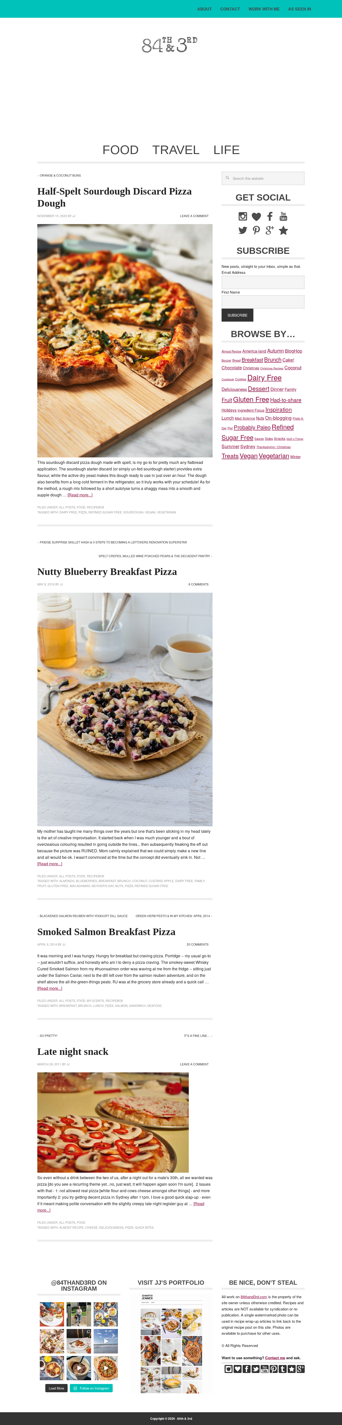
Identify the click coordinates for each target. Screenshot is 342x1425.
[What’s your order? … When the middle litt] (52, 1368)
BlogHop (293, 351)
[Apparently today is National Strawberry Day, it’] (79, 1341)
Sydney (247, 446)
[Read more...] (80, 495)
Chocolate (232, 367)
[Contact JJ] (292, 1371)
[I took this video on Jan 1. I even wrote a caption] (106, 1341)
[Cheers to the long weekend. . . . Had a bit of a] (52, 1314)
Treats (230, 455)
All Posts (67, 507)
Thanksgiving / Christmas (273, 447)
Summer (230, 446)
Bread (236, 360)
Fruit (41, 886)
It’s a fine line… (197, 1035)
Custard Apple (161, 881)
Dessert (258, 388)
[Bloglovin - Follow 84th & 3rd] (238, 1371)
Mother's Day (103, 886)
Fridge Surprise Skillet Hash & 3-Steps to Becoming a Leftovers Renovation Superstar (113, 542)
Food (81, 507)
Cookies (240, 379)
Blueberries (86, 881)
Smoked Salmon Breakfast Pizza (106, 931)
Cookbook (228, 379)
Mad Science (245, 418)
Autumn (275, 350)
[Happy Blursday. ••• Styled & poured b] (79, 1368)
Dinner (277, 389)
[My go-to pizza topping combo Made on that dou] (106, 1368)
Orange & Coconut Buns (60, 175)
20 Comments (198, 944)
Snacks (279, 438)
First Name (231, 292)
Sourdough (133, 512)
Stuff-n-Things (294, 439)
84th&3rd (72, 44)
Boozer (226, 360)
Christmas (251, 367)
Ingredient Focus (251, 410)
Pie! (230, 428)
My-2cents (95, 1000)
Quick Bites (144, 1227)
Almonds (66, 881)
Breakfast (107, 881)
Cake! (288, 359)
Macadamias (80, 886)
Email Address (234, 272)
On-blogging (278, 417)
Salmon (121, 1005)
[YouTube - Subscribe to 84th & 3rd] (265, 1371)
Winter (295, 456)
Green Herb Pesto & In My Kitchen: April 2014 (173, 916)
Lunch (98, 1005)
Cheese (91, 1227)
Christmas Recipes (271, 368)
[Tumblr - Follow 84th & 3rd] (283, 1371)
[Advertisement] (171, 102)
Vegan (150, 512)
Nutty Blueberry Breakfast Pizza (107, 571)
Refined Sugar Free (105, 512)
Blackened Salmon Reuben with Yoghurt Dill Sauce (84, 916)
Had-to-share (285, 399)
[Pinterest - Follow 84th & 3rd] (274, 1371)
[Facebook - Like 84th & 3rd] (247, 1371)
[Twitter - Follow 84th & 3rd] (256, 1371)
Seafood (154, 1005)
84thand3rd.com (254, 1296)
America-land (254, 351)
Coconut (139, 881)
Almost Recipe (71, 1227)
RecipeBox (95, 507)
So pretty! (48, 1035)
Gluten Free (57, 886)
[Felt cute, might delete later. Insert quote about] (79, 1314)
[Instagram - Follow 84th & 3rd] (229, 1371)
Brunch (124, 881)
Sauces (259, 439)
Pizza (83, 512)
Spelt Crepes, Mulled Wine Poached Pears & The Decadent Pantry (154, 556)
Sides (269, 438)
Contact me (275, 1357)
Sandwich (137, 1005)
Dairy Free (68, 512)
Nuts (119, 886)
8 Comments (199, 584)
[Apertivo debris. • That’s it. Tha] (52, 1341)
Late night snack (72, 1051)
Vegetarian (166, 512)
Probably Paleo (252, 427)
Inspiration (278, 409)
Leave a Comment (194, 216)
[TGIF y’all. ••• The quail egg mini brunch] (106, 1314)
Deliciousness (111, 1227)
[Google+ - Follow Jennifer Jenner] (301, 1371)
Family (200, 881)
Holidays (229, 410)
